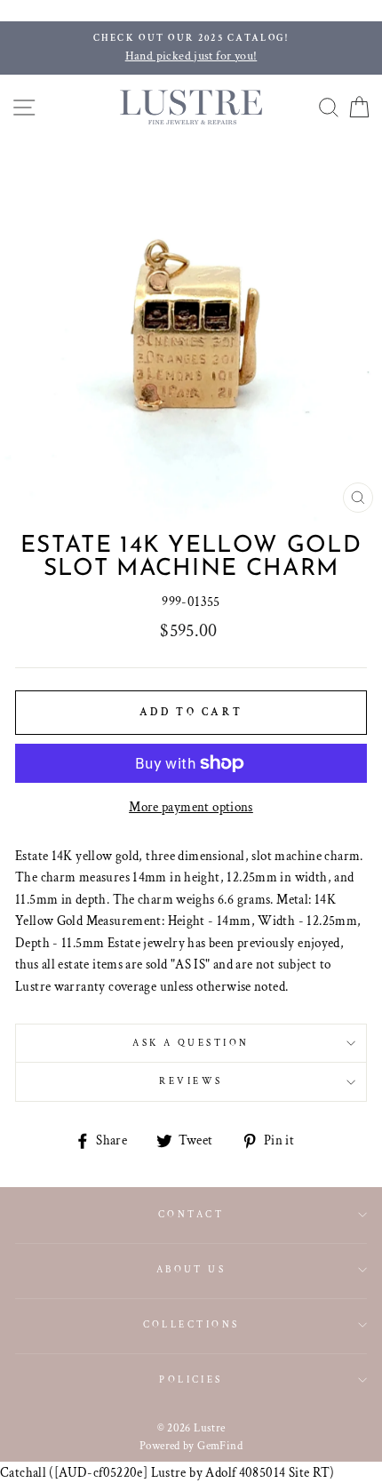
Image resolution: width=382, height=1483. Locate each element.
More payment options (191, 807)
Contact (191, 1214)
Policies (191, 1379)
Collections (191, 1324)
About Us (191, 1269)
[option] (191, 48)
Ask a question (190, 1042)
